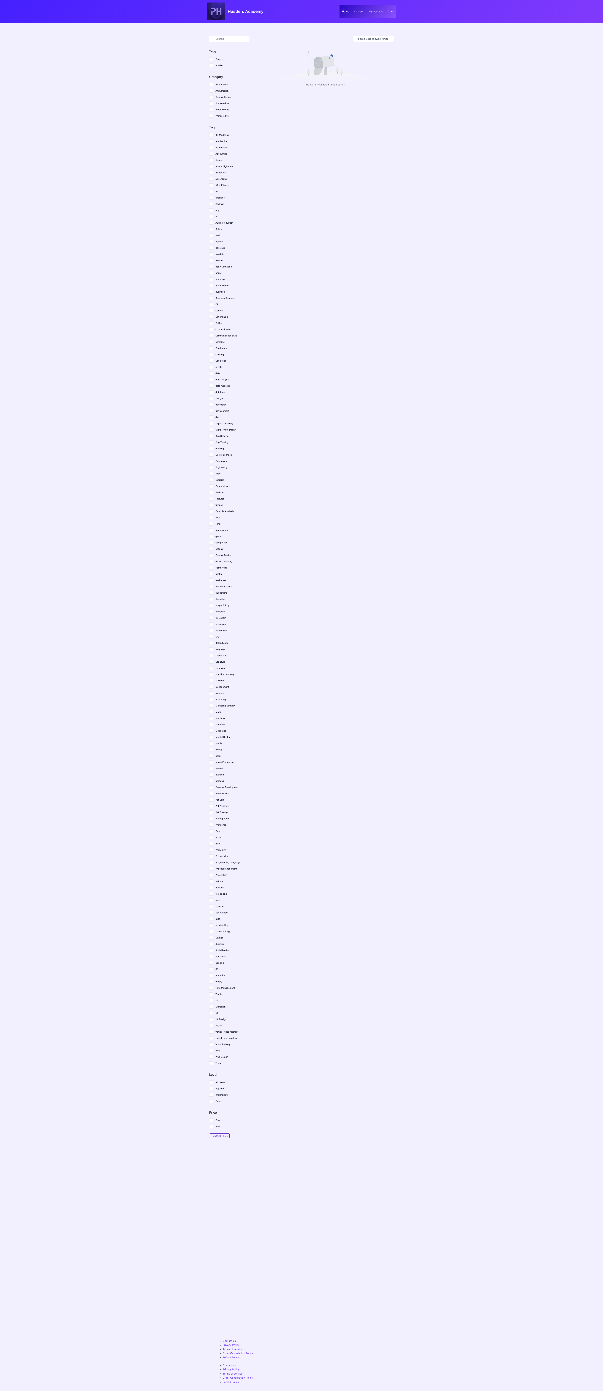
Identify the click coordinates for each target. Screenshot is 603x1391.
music (218, 755)
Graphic (219, 548)
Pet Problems (222, 806)
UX (216, 1013)
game (218, 536)
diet (217, 417)
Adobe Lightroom (224, 166)
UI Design (220, 1006)
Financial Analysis (224, 511)
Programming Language (227, 862)
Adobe (218, 160)
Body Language (223, 266)
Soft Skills (220, 956)
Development (222, 411)
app (217, 210)
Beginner (220, 1088)
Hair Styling (221, 567)
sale (217, 900)
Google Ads (221, 542)
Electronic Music (223, 454)
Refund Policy (231, 1357)
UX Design (220, 1019)
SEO (217, 919)
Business (220, 291)
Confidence (221, 348)
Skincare (219, 944)
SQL (217, 969)
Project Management (226, 868)
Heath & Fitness (223, 586)
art (216, 216)
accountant (221, 147)
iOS (217, 636)
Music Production (224, 762)
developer (220, 404)
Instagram (220, 617)
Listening (220, 668)
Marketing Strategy (225, 705)
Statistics (220, 975)
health (218, 574)
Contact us (229, 1340)
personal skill (222, 793)
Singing (219, 937)
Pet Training (221, 812)
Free (217, 1120)
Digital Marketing (224, 423)
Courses (359, 11)
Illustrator (220, 599)
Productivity (221, 856)
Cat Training (221, 316)
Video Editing (222, 109)
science (219, 906)
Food (217, 517)
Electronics (221, 461)
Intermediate (221, 1094)
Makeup (219, 680)
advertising (221, 178)
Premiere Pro (222, 103)
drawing (219, 448)
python (219, 881)
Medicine (220, 724)
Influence (220, 611)
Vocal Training (222, 1044)
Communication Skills (226, 335)
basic (218, 235)
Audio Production (224, 222)
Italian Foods (221, 643)
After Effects (222, 84)
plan (217, 843)
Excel (218, 473)
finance (219, 505)
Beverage (220, 247)
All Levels (220, 1082)
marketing (220, 699)
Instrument (221, 624)
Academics (221, 141)
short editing (221, 925)
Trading (219, 994)
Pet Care (219, 799)
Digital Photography (225, 429)
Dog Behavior (222, 436)
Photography (222, 818)
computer (220, 342)
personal (219, 781)
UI (216, 1000)
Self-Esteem (221, 912)
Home (345, 11)
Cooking (219, 354)
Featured (220, 498)
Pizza (218, 837)
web (217, 1050)
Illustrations (221, 592)
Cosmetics (220, 360)
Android (219, 204)
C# (216, 304)
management (222, 686)
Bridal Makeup (222, 285)
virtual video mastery (226, 1038)
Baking (219, 229)
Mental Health (222, 737)
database (220, 392)
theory (218, 981)
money (218, 749)
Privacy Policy (231, 1344)
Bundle (219, 65)
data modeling (222, 385)
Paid (217, 1126)
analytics (220, 197)
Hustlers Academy (245, 11)
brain (218, 273)
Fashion (219, 492)
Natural (219, 768)
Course (219, 59)
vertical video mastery (226, 1031)
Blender (219, 260)
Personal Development (227, 787)
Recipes (219, 887)
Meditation (220, 730)
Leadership (221, 655)
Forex (218, 523)
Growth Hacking (223, 561)
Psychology (221, 875)
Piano (218, 831)
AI (216, 191)
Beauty (219, 241)
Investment (221, 630)
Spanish (219, 962)
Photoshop (221, 824)
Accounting (221, 153)
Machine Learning (224, 674)
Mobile (218, 743)
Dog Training (221, 442)
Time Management (225, 987)
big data (219, 254)
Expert (218, 1101)
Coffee (218, 323)
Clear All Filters (220, 1135)
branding (220, 279)
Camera (219, 310)
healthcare (220, 580)
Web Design (221, 1056)
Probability (220, 850)
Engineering (221, 467)
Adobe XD (220, 172)
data (217, 373)
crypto (218, 367)
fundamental (221, 530)
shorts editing (222, 931)
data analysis (222, 379)
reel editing (221, 893)
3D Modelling (222, 135)
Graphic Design (223, 97)
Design (219, 398)
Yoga (218, 1063)
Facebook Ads (223, 486)
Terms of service (232, 1349)
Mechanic (220, 718)
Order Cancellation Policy (238, 1353)
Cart (390, 11)
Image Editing (222, 605)
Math (218, 712)
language (220, 649)
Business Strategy (224, 298)
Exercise (219, 480)
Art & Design (221, 90)
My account (376, 11)
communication (223, 329)
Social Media (222, 950)
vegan (218, 1025)
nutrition (219, 774)
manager (220, 693)
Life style (220, 661)
